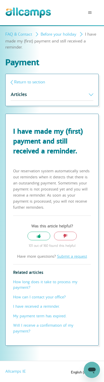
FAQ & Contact (18, 34)
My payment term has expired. (39, 316)
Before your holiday (58, 34)
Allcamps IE (15, 371)
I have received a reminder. (36, 306)
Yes (39, 236)
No (65, 236)
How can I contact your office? (39, 297)
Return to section (29, 82)
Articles (19, 94)
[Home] (28, 12)
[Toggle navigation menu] (90, 13)
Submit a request (72, 256)
